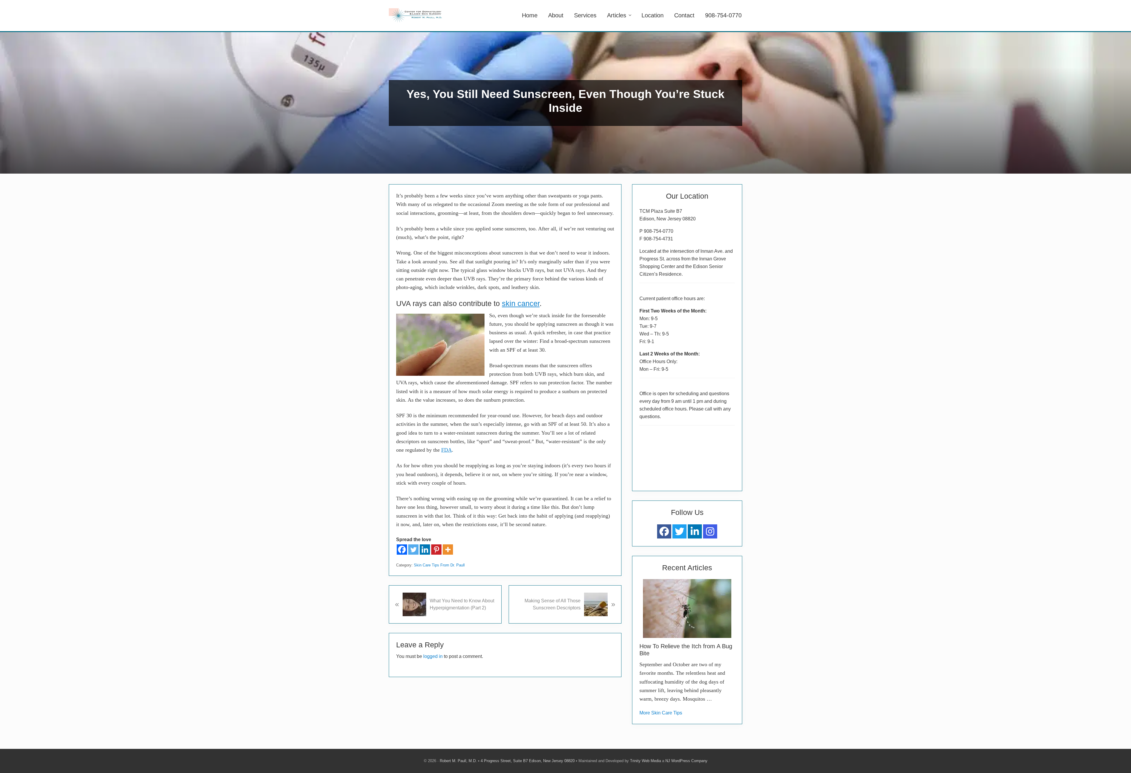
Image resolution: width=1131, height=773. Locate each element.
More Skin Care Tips (660, 712)
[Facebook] (402, 549)
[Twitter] (413, 549)
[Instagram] (710, 531)
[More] (448, 549)
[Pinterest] (436, 549)
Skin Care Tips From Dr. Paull (439, 565)
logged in (433, 656)
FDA (446, 450)
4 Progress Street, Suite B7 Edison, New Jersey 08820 (528, 761)
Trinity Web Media (645, 761)
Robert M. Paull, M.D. (458, 761)
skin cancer (521, 303)
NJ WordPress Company (686, 761)
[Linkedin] (425, 549)
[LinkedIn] (695, 531)
